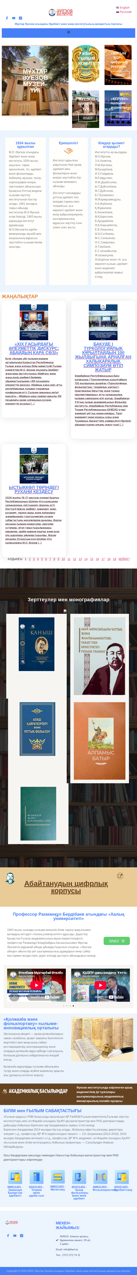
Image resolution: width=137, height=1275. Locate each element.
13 (80, 559)
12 (74, 559)
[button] (69, 32)
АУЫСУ (87, 72)
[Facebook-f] (7, 18)
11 (68, 559)
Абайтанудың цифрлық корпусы (66, 887)
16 (97, 559)
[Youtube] (13, 18)
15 (91, 559)
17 (103, 559)
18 (108, 559)
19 (114, 559)
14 (86, 559)
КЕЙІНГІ (124, 559)
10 (63, 559)
